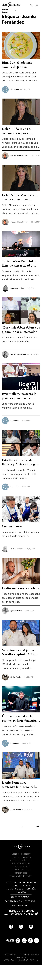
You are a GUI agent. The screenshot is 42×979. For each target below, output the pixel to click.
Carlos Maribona (16, 549)
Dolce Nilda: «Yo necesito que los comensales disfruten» (20, 199)
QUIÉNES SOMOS (20, 897)
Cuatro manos (12, 526)
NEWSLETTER (19, 905)
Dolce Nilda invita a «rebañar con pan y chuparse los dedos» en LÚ (20, 133)
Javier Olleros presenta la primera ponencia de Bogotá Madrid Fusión (19, 398)
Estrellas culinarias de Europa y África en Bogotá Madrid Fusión (21, 464)
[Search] (31, 5)
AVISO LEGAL (10, 960)
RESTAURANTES (27, 882)
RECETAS (21, 891)
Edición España (5, 10)
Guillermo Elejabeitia (18, 354)
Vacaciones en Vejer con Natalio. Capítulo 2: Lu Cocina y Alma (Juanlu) (19, 654)
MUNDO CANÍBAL (21, 885)
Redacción (14, 421)
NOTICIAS (11, 882)
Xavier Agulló (15, 677)
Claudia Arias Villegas (18, 156)
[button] (37, 5)
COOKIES (34, 960)
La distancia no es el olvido (21, 588)
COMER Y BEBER (15, 888)
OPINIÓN (31, 888)
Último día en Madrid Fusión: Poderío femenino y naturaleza (20, 720)
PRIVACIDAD (23, 960)
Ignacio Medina (16, 611)
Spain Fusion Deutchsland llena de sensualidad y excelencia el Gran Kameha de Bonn (20, 267)
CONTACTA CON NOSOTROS (20, 901)
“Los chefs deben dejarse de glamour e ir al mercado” (21, 329)
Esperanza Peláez (17, 288)
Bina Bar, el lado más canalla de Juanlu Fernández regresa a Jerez (19, 67)
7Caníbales (14, 89)
